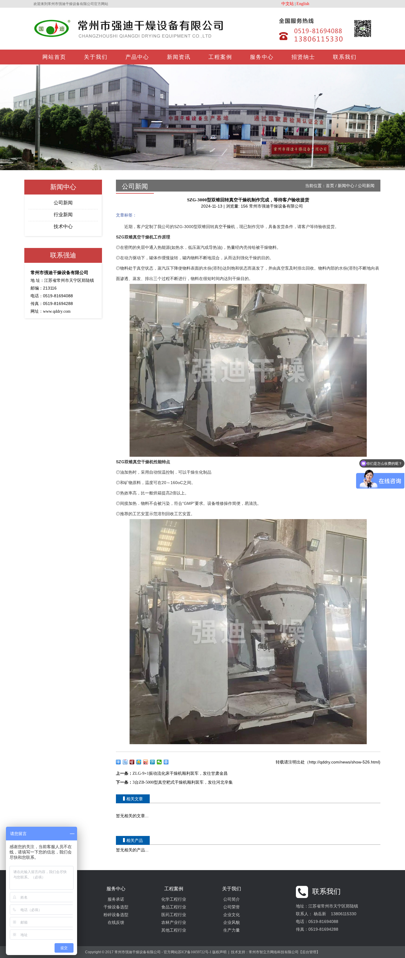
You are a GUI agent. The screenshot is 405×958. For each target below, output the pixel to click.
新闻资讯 (179, 57)
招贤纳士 (303, 57)
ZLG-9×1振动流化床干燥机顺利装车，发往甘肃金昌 (180, 773)
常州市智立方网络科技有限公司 (274, 952)
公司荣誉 (231, 907)
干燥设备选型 (115, 907)
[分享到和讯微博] (132, 762)
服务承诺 (116, 899)
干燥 (227, 227)
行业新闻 (63, 214)
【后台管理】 (309, 952)
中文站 (287, 3)
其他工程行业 (173, 930)
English (302, 3)
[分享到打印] (166, 762)
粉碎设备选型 (115, 915)
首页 (330, 186)
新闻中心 (346, 186)
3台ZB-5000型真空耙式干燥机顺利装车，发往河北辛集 (183, 782)
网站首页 (54, 57)
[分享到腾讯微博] (152, 762)
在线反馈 (116, 922)
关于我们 (96, 57)
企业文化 (231, 915)
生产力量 (231, 930)
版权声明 (219, 952)
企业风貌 (231, 922)
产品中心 (137, 57)
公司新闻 (63, 202)
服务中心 (262, 57)
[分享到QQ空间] (138, 762)
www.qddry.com (57, 311)
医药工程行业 (173, 915)
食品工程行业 (173, 907)
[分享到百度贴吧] (125, 762)
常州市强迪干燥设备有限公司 (276, 206)
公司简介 (231, 899)
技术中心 (63, 226)
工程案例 (220, 57)
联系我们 (345, 57)
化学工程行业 (173, 899)
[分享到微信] (159, 762)
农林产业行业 (173, 922)
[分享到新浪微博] (145, 762)
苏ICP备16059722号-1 (194, 952)
